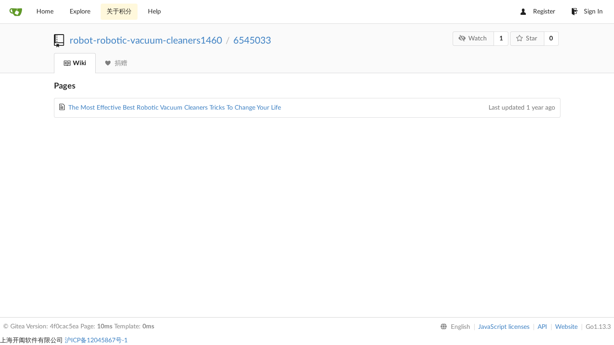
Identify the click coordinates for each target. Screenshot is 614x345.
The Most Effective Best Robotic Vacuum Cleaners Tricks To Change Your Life (174, 108)
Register (544, 12)
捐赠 (121, 63)
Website (566, 327)
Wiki (79, 63)
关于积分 (119, 12)
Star (531, 38)
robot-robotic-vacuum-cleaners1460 (146, 40)
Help (154, 12)
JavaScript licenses (503, 327)
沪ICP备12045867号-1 (96, 340)
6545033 (252, 40)
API (542, 327)
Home (44, 12)
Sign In (593, 12)
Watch (477, 38)
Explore (80, 12)
